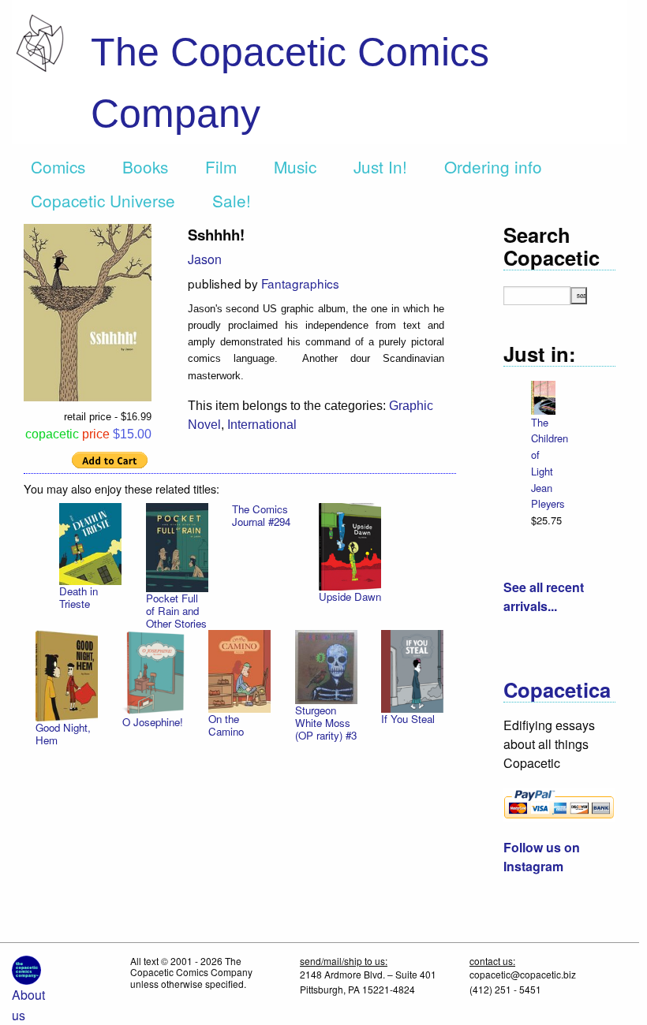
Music (295, 166)
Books (145, 166)
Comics (58, 166)
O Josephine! (152, 721)
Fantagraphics (300, 283)
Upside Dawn (350, 596)
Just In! (380, 166)
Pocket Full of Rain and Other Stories (176, 611)
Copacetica (557, 689)
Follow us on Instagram (541, 856)
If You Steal (408, 718)
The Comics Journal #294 (261, 515)
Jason (205, 259)
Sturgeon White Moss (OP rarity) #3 (326, 723)
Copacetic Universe (103, 200)
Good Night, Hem (63, 733)
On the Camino (226, 725)
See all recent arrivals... (543, 596)
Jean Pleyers (547, 496)
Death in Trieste (78, 597)
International (262, 424)
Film (221, 166)
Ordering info (493, 166)
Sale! (231, 200)
